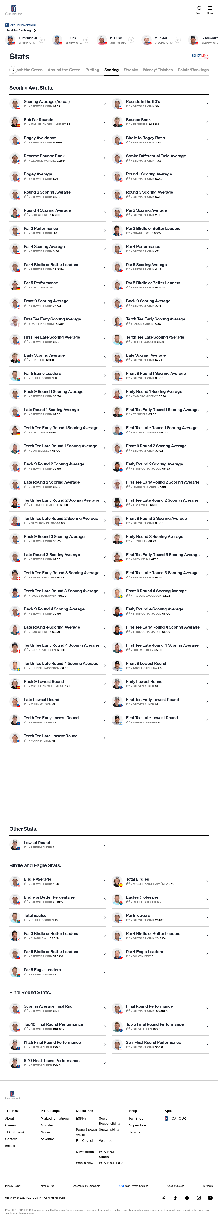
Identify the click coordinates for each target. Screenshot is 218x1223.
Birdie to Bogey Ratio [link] (145, 138)
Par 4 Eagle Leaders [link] (144, 951)
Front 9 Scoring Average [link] (46, 301)
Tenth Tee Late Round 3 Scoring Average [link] (61, 591)
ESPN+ (81, 1118)
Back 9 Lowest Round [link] (44, 681)
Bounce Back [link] (138, 119)
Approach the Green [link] (24, 70)
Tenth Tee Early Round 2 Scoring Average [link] (61, 500)
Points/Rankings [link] (193, 70)
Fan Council (85, 1141)
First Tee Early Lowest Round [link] (152, 699)
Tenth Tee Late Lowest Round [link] (51, 736)
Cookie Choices (175, 1185)
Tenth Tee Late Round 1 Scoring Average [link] (60, 446)
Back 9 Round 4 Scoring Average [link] (54, 609)
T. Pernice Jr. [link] (28, 38)
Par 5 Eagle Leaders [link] (42, 373)
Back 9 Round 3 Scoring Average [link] (54, 536)
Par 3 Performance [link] (41, 228)
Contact (11, 1139)
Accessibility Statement (86, 1185)
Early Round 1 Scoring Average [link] (154, 391)
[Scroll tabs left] (13, 70)
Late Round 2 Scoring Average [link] (52, 482)
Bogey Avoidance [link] (40, 138)
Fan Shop (136, 1118)
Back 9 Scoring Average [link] (148, 301)
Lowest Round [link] (37, 842)
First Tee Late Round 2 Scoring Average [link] (162, 500)
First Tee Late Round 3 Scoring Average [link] (162, 572)
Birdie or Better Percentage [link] (49, 897)
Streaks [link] (131, 70)
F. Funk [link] (71, 38)
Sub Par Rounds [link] (38, 119)
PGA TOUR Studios (107, 1154)
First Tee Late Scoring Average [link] (52, 337)
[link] (13, 10)
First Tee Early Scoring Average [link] (52, 319)
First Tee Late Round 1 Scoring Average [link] (162, 427)
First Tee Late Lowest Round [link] (152, 717)
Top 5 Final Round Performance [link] (155, 1024)
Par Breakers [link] (138, 915)
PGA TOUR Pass (111, 1163)
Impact (10, 1146)
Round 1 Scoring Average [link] (149, 174)
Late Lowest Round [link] (41, 699)
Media (45, 1132)
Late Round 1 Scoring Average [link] (51, 409)
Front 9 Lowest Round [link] (146, 663)
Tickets (134, 1132)
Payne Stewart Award (86, 1132)
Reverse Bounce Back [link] (44, 156)
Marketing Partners (55, 1118)
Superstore (137, 1125)
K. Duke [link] (116, 38)
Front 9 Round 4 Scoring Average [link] (156, 591)
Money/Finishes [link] (158, 70)
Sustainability (109, 1129)
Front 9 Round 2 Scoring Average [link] (156, 446)
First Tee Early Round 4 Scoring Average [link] (163, 627)
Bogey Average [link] (38, 174)
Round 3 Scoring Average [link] (149, 192)
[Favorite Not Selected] (42, 40)
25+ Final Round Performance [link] (153, 1042)
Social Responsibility (109, 1121)
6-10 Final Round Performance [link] (52, 1060)
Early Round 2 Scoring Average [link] (154, 464)
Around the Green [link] (64, 70)
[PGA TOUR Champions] (12, 1095)
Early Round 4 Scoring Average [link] (154, 609)
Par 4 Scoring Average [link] (44, 246)
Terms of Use (47, 1185)
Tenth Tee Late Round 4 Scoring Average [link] (61, 663)
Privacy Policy (12, 1185)
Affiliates (47, 1125)
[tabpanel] (109, 578)
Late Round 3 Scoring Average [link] (52, 554)
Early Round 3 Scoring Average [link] (154, 536)
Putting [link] (92, 70)
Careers (11, 1125)
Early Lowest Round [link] (144, 681)
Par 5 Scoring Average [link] (146, 264)
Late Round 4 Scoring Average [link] (52, 627)
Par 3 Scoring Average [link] (146, 210)
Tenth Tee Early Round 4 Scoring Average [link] (61, 645)
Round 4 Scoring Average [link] (47, 210)
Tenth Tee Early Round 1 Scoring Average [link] (61, 427)
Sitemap (208, 1185)
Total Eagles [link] (35, 915)
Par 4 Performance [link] (143, 246)
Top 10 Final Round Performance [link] (53, 1024)
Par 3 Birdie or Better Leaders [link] (153, 228)
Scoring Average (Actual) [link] (46, 101)
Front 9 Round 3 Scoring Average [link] (156, 518)
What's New (84, 1163)
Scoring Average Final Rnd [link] (48, 1006)
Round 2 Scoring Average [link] (47, 192)
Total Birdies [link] (137, 879)
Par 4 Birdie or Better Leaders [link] (51, 264)
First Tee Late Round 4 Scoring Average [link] (162, 645)
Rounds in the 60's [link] (143, 101)
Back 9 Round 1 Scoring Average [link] (53, 391)
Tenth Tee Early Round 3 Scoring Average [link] (61, 572)
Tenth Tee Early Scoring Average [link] (155, 319)
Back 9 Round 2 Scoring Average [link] (54, 464)
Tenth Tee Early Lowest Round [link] (51, 717)
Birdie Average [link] (37, 879)
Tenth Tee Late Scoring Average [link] (155, 337)
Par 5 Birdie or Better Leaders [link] (153, 282)
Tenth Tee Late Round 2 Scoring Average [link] (61, 518)
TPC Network (15, 1132)
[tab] (24, 72)
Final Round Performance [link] (149, 1006)
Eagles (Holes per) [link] (142, 897)
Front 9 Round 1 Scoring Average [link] (156, 373)
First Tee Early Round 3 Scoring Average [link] (163, 554)
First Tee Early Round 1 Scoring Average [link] (162, 409)
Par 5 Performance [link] (41, 282)
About (9, 1118)
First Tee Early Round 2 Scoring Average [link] (162, 482)
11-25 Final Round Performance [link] (52, 1042)
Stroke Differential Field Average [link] (156, 156)
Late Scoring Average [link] (146, 355)
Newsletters (85, 1152)
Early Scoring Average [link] (44, 355)
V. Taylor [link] (161, 38)
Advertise (48, 1139)
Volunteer (106, 1141)
